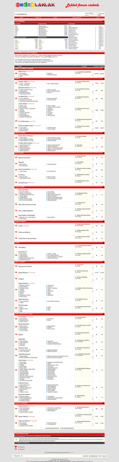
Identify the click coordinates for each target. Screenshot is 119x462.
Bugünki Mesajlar (77, 17)
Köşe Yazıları (51, 328)
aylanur (64, 439)
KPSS (49, 307)
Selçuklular (51, 379)
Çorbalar (50, 108)
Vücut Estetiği (51, 129)
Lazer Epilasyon (24, 129)
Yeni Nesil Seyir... (74, 33)
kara (33, 440)
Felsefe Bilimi (51, 370)
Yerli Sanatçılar (24, 342)
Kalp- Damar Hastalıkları (54, 194)
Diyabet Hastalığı (52, 196)
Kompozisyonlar (24, 288)
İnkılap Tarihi (51, 373)
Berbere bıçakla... (74, 37)
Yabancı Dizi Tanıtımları (26, 425)
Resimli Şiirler (23, 176)
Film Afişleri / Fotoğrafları (54, 407)
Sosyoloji (50, 286)
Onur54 (80, 246)
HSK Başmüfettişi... (74, 40)
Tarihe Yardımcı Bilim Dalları (27, 369)
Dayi (54, 440)
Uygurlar (22, 379)
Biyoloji (22, 292)
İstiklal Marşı (23, 366)
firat (16, 34)
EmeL (79, 98)
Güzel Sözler (23, 171)
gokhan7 (17, 29)
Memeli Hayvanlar (52, 349)
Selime (16, 48)
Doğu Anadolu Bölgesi (26, 397)
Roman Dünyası (24, 327)
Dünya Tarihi (23, 367)
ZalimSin (80, 157)
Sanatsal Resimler (25, 149)
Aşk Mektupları (52, 171)
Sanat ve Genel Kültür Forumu (23, 314)
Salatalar (22, 111)
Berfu (30, 440)
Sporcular (22, 343)
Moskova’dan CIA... (74, 34)
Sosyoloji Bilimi (24, 372)
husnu (16, 27)
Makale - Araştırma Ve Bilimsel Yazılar (58, 356)
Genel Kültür (23, 363)
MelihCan (21, 440)
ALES (21, 307)
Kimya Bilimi (51, 372)
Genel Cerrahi (51, 193)
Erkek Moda (23, 253)
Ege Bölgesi (51, 396)
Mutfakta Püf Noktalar (26, 116)
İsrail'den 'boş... (73, 44)
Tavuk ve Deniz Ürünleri (54, 107)
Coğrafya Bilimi (52, 369)
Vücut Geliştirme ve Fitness (55, 256)
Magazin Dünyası (52, 74)
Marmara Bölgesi (24, 396)
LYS (21, 310)
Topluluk (37, 17)
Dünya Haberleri (24, 74)
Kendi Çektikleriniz (53, 146)
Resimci (80, 146)
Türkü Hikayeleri (52, 164)
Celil (61, 439)
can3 (16, 33)
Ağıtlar (21, 390)
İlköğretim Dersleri (25, 285)
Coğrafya (22, 290)
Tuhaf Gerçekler (52, 140)
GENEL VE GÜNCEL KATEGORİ (24, 68)
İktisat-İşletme (24, 286)
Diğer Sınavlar (24, 308)
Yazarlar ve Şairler (52, 391)
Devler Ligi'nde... (73, 48)
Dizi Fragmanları (52, 422)
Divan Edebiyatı (52, 387)
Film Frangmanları (25, 407)
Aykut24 (95, 439)
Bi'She (79, 216)
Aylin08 (99, 439)
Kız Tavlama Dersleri (53, 255)
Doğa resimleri (24, 146)
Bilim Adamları (24, 341)
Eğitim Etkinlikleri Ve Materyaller (28, 357)
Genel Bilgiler (23, 91)
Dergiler (50, 327)
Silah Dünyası (23, 255)
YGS (49, 310)
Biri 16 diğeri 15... (74, 28)
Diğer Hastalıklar (52, 200)
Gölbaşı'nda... (73, 30)
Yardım (21, 17)
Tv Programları (52, 424)
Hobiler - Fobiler (52, 253)
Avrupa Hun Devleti (25, 377)
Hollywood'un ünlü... (44, 27)
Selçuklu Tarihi (24, 374)
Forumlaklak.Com (93, 455)
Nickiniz (87, 13)
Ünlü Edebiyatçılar (25, 385)
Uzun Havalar (51, 390)
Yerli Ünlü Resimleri (25, 145)
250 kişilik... (72, 35)
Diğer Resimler (52, 150)
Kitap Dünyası (24, 326)
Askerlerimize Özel (25, 259)
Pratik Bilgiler (23, 137)
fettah (16, 31)
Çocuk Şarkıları (52, 99)
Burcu (24, 440)
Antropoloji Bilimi (24, 373)
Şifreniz (87, 15)
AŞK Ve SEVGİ (19, 153)
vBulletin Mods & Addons (65, 461)
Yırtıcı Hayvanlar (24, 351)
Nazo (79, 169)
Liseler (21, 302)
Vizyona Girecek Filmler (26, 412)
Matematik (50, 290)
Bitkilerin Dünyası (52, 351)
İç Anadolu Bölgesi (25, 399)
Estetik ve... (101, 27)
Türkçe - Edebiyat (52, 288)
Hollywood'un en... (44, 31)
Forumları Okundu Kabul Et (52, 428)
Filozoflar (22, 345)
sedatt (51, 440)
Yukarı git (104, 455)
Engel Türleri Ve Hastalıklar (55, 357)
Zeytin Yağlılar (51, 105)
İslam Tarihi (23, 362)
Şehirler (22, 365)
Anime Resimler (24, 150)
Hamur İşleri (23, 105)
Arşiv (99, 455)
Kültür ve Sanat (24, 391)
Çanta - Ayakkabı (24, 85)
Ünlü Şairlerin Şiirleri (25, 178)
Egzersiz (50, 92)
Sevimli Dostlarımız (25, 147)
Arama (98, 17)
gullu (102, 439)
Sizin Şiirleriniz (52, 178)
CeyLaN (80, 422)
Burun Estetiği (24, 130)
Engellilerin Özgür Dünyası (27, 194)
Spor (100, 47)
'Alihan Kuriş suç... (74, 27)
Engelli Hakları (24, 356)
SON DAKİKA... (73, 45)
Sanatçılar (50, 341)
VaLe (79, 137)
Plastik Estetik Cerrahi (26, 198)
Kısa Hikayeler (24, 165)
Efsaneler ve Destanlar (26, 380)
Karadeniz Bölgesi (25, 400)
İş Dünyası (50, 318)
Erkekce (17, 242)
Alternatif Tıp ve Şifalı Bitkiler (28, 217)
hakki (16, 25)
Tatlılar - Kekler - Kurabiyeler (27, 108)
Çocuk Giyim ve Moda (26, 99)
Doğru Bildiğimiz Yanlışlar (27, 140)
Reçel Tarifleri (51, 115)
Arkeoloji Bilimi (24, 370)
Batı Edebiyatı (24, 389)
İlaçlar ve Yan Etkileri (25, 193)
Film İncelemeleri (24, 409)
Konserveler (23, 114)
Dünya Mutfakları (24, 115)
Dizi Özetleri (23, 422)
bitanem (49, 439)
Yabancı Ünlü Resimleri (54, 145)
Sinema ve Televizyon (21, 403)
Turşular (50, 114)
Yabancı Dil (51, 285)
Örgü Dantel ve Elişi (25, 93)
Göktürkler (50, 377)
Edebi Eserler (23, 386)
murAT (89, 439)
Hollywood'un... (43, 29)
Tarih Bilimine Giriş (53, 367)
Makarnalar (51, 109)
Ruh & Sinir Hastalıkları (26, 200)
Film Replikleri (51, 410)
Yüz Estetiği (23, 127)
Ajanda (55, 17)
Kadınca (17, 78)
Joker (16, 43)
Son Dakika (23, 73)
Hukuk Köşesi (23, 321)
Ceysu (16, 46)
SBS (21, 311)
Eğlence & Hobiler (20, 133)
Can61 (26, 439)
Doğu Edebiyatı (52, 386)
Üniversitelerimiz (24, 301)
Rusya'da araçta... (74, 42)
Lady (79, 90)
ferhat (58, 439)
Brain (79, 255)
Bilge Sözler (23, 164)
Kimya (21, 293)
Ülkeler (49, 363)
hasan (16, 28)
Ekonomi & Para (24, 320)
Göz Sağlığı (51, 191)
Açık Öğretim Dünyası (54, 301)
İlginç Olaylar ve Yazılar (54, 137)
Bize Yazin (85, 455)
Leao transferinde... (74, 47)
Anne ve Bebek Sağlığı (54, 91)
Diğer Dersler (23, 296)
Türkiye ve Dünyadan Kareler (55, 147)
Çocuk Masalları (24, 98)
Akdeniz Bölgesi (52, 399)
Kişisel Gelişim (24, 330)
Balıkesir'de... (73, 31)
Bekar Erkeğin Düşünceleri (27, 258)
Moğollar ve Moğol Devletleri (55, 362)
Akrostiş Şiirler (51, 176)
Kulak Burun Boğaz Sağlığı (55, 198)
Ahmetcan (71, 439)
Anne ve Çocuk (52, 89)
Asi (34, 440)
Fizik (49, 292)
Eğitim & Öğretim (20, 262)
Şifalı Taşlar (23, 218)
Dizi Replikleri (23, 424)
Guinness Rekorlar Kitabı (54, 139)
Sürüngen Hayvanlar (25, 349)
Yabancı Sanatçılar (53, 342)
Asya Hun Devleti (52, 376)
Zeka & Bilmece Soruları (26, 139)
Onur (79, 120)
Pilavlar (22, 109)
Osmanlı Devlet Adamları (54, 343)
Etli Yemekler (23, 107)
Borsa (49, 320)
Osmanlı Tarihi (51, 374)
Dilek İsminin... (43, 25)
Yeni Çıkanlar (23, 328)
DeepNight (80, 225)
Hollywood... (42, 28)
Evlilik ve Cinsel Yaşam (26, 89)
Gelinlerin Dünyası (25, 92)
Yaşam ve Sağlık (19, 187)
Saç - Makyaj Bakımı (53, 83)
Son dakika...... (73, 41)
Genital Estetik (52, 127)
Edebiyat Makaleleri (53, 385)
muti (16, 32)
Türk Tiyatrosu (24, 410)
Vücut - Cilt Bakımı (25, 83)
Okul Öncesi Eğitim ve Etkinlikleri (29, 101)
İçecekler (50, 112)
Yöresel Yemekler (24, 112)
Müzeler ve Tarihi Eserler (26, 376)
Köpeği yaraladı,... (74, 38)
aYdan (16, 40)
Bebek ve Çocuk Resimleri (55, 149)
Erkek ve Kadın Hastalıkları (55, 197)
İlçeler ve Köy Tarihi (53, 365)
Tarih (49, 289)
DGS (49, 308)
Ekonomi (50, 73)
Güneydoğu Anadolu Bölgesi (55, 397)
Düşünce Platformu (20, 221)
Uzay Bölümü (23, 318)
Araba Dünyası (24, 256)
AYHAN (52, 439)
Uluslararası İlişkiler (25, 295)
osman (40, 440)
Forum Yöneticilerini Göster (67, 428)
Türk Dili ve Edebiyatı (26, 387)
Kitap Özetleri (51, 326)
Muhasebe (50, 295)
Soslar (49, 111)
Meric (79, 175)
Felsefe (22, 289)
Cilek (20, 439)
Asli (36, 440)
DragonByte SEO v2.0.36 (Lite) (52, 461)
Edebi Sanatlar (52, 389)
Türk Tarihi (50, 366)
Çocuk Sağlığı (24, 196)
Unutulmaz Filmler (52, 409)
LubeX (79, 204)
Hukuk (49, 293)
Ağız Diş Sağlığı (24, 191)
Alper (42, 439)
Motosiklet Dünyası (53, 258)
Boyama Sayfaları (52, 98)
